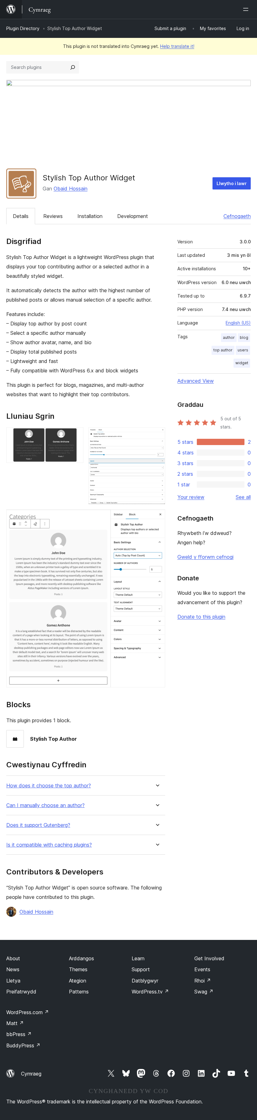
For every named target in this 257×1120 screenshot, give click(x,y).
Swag (203, 991)
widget (241, 362)
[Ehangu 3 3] (157, 518)
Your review (190, 497)
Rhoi (202, 980)
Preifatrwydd (21, 991)
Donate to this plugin (201, 617)
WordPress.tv (150, 991)
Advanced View (195, 381)
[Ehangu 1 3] (75, 436)
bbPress (19, 1034)
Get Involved (209, 958)
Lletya (13, 980)
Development (132, 216)
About (13, 958)
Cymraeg (31, 1074)
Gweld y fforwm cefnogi (205, 557)
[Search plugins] (72, 67)
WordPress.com (27, 1012)
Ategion (77, 980)
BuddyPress (23, 1045)
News (12, 969)
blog (244, 337)
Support (141, 969)
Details (21, 216)
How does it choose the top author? (48, 786)
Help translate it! (177, 46)
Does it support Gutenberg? (38, 825)
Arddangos (81, 958)
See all (243, 497)
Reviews (53, 216)
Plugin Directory (22, 28)
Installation (89, 216)
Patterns (79, 991)
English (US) (238, 322)
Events (202, 969)
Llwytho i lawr (232, 183)
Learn (138, 958)
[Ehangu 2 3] (157, 436)
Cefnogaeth (237, 216)
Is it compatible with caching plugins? (49, 845)
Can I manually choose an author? (45, 805)
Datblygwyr (145, 980)
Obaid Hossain (70, 188)
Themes (78, 969)
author (229, 337)
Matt (15, 1023)
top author (223, 350)
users (243, 350)
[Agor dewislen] (247, 9)
